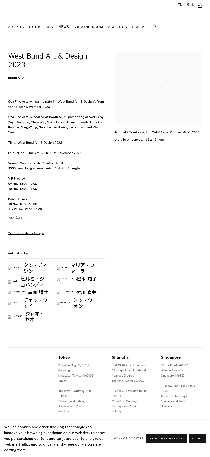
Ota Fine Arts (29, 19)
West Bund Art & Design (26, 233)
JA (200, 4)
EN (180, 4)
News (63, 26)
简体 (190, 4)
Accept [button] (197, 438)
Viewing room (88, 27)
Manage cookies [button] (129, 438)
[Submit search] (155, 26)
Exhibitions (41, 27)
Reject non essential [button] (166, 438)
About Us (117, 27)
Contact (140, 27)
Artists (16, 27)
